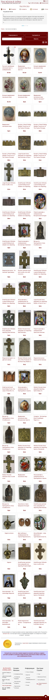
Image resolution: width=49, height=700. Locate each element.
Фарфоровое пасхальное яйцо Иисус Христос (24, 67)
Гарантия (28, 674)
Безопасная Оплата (42, 676)
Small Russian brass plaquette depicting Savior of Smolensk (39, 593)
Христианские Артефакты (17, 682)
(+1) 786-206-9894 (34, 3)
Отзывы (27, 685)
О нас (39, 674)
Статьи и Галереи (29, 672)
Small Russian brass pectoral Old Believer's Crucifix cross (24, 593)
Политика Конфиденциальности (30, 678)
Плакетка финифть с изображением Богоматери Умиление (24, 243)
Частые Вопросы (41, 679)
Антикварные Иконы (18, 674)
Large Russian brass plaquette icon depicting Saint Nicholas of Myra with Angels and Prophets (24, 157)
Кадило (9, 562)
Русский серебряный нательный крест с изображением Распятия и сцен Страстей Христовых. (8, 69)
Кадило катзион (9, 533)
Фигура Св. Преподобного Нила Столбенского (39, 243)
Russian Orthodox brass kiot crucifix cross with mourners (24, 272)
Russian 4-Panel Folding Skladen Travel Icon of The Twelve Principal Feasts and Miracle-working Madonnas (24, 128)
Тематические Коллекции (17, 687)
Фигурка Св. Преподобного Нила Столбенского (8, 505)
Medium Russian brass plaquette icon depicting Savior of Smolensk (40, 447)
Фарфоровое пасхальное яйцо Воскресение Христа (24, 418)
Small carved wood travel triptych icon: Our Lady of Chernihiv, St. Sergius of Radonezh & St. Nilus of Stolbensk (8, 391)
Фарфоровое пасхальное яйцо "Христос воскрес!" (39, 97)
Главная (2, 29)
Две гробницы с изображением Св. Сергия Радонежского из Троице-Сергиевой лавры (24, 536)
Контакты (28, 682)
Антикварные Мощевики (17, 677)
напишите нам (6, 633)
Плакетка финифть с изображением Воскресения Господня (40, 213)
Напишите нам (44, 3)
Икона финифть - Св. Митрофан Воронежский (7, 622)
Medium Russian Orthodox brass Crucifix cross (8, 476)
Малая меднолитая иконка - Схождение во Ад (24, 622)
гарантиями (25, 643)
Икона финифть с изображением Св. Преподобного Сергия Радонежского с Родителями (24, 303)
